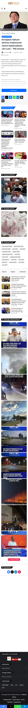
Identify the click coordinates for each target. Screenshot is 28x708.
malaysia (16, 251)
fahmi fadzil (6, 249)
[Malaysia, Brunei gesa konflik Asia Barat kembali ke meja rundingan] (6, 286)
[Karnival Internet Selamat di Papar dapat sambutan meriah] (6, 294)
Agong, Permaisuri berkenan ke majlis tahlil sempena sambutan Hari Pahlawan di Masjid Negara (20, 122)
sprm (21, 262)
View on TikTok (15, 559)
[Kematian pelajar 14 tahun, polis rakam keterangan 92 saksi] (6, 311)
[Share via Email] (21, 97)
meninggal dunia (15, 257)
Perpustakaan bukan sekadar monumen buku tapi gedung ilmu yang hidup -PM (7, 121)
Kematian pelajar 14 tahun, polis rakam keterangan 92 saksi (17, 310)
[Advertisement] (14, 613)
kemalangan (6, 251)
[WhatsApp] (14, 97)
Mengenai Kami (7, 699)
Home (4, 33)
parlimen (5, 259)
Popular (13, 271)
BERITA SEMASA (11, 33)
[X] (6, 97)
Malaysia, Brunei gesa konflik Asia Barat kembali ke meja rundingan (18, 285)
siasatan (12, 262)
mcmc (5, 257)
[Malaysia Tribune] (14, 3)
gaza (15, 249)
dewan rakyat (18, 246)
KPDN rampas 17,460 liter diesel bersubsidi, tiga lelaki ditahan (18, 278)
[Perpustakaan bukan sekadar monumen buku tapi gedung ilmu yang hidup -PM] (7, 114)
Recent (4, 271)
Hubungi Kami (17, 702)
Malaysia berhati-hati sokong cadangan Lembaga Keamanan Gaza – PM (7, 163)
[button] (14, 335)
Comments (23, 271)
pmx (21, 259)
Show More (13, 90)
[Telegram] (17, 97)
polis (4, 262)
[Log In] (4, 8)
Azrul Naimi (6, 52)
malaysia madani (7, 254)
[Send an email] (10, 52)
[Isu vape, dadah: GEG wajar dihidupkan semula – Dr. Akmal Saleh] (21, 155)
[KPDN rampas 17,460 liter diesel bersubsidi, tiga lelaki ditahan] (6, 279)
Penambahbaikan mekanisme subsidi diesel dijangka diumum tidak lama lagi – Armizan (18, 302)
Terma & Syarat (16, 699)
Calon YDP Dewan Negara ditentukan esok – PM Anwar (20, 140)
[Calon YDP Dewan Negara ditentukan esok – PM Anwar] (21, 134)
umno (4, 265)
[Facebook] (3, 97)
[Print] (3, 100)
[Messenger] (10, 97)
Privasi (23, 699)
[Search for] (26, 8)
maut (17, 254)
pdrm (13, 259)
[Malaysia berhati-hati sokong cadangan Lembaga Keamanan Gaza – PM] (7, 155)
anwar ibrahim (7, 246)
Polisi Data (10, 702)
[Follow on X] (9, 52)
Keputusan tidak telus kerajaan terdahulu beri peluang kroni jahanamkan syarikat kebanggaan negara (7, 143)
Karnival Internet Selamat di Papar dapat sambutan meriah (18, 293)
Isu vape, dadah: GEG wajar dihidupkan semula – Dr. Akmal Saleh (21, 163)
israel (22, 249)
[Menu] (2, 8)
